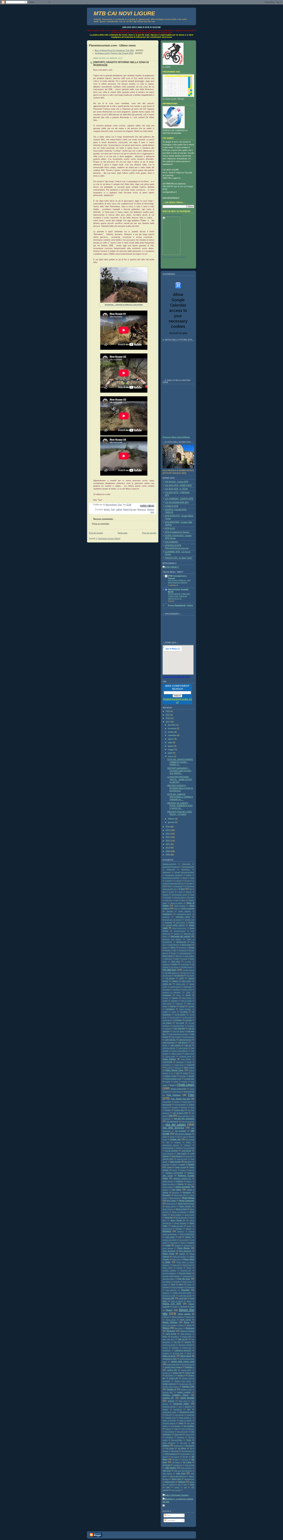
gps (178, 1137)
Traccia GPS (189, 1434)
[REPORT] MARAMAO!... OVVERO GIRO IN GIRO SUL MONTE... (179, 770)
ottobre (171, 732)
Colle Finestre (175, 1037)
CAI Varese (190, 975)
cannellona (176, 989)
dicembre (172, 725)
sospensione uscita (169, 1412)
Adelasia (165, 894)
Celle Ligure (167, 1003)
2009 (168, 851)
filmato (107, 510)
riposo (189, 1325)
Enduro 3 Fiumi (170, 1076)
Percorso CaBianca (169, 1273)
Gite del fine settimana (183, 1134)
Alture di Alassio (176, 903)
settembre (172, 735)
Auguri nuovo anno (179, 928)
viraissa (176, 1487)
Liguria (169, 1167)
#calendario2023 (188, 867)
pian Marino (167, 1281)
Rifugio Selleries (170, 1322)
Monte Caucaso (185, 1206)
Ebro (178, 1073)
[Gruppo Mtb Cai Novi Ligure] (171, 254)
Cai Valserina (178, 975)
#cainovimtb (186, 864)
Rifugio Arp (190, 1317)
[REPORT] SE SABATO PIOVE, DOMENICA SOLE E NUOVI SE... (180, 805)
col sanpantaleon (178, 1026)
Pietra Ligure (187, 1281)
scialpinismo (167, 1350)
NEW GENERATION (187, 1234)
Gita (171, 1115)
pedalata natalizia (169, 1270)
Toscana (168, 1429)
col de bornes (180, 1014)
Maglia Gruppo (168, 1181)
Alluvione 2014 (179, 897)
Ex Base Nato (189, 1079)
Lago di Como (168, 1159)
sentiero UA (168, 1398)
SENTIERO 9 (169, 1375)
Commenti (170, 1520)
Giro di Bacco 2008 (180, 1113)
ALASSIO (168, 897)
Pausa (189, 1267)
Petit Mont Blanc (168, 1279)
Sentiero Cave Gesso (183, 1381)
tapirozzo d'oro (170, 1417)
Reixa (192, 1307)
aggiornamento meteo (179, 894)
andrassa (170, 911)
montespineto (167, 1229)
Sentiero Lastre (186, 1389)
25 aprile (189, 883)
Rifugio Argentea (178, 1317)
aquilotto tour (189, 919)
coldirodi (168, 1028)
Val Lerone (175, 1456)
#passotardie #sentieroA (174, 875)
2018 (168, 718)
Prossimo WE (168, 1298)
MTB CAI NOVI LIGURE (124, 13)
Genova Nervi (179, 1110)
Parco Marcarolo (185, 1251)
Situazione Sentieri (169, 1406)
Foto (113, 510)
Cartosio (175, 998)
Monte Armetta (175, 1198)
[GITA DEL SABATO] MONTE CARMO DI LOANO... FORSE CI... (180, 762)
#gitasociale (171, 869)
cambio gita (167, 984)
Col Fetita (188, 1020)
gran (184, 1137)
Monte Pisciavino (180, 1223)
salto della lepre (168, 1339)
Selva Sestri (185, 1356)
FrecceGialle (167, 1102)
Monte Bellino (171, 1201)
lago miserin (175, 1162)
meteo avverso (168, 1187)
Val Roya (185, 1459)
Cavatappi (174, 1001)
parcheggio (188, 1245)
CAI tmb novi (184, 973)
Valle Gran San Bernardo (183, 1470)
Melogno (181, 1184)
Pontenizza (190, 1287)
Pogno (189, 1284)
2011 (168, 844)
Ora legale (173, 1242)
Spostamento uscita (187, 1412)
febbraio (171, 819)
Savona (165, 1347)
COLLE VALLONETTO (180, 1051)
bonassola (182, 950)
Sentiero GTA (188, 1387)
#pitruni (188, 875)
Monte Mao (169, 1217)
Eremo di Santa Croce (173, 1079)
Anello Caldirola (184, 911)
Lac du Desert (189, 1148)
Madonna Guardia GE (182, 1178)
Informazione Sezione (171, 1145)
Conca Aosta (170, 1056)
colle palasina (176, 1045)
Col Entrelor (177, 1020)
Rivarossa (190, 1328)
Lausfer (182, 1164)
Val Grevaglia (184, 1454)
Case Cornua (186, 998)
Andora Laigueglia (187, 908)
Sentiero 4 (166, 1373)
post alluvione (171, 1290)
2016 (168, 827)
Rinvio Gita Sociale (169, 1325)
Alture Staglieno (180, 905)
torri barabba (175, 1426)
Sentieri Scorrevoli (188, 1364)
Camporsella (187, 987)
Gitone (165, 1137)
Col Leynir (180, 1023)
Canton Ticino (187, 989)
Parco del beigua (169, 1251)
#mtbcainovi (167, 872)
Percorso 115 (186, 1270)
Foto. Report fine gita (180, 1099)
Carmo (188, 995)
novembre (172, 728)
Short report (183, 1401)
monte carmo (170, 1203)
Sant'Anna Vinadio (169, 1345)
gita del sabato (175, 1124)
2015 (168, 830)
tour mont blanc (182, 1431)
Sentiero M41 (168, 1392)
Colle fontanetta (188, 1037)
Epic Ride (182, 1076)
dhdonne (178, 1067)
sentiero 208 (172, 1370)
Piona (173, 1284)
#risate (185, 878)
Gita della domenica (173, 1127)
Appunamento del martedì (172, 919)
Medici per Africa (168, 1184)
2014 (168, 834)
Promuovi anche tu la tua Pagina (174, 257)
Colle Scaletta (183, 1048)
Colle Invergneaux (185, 1040)
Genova (168, 1110)
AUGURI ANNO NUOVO (175, 925)
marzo (171, 756)
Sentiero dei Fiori (185, 1384)
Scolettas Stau (178, 1353)
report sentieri (184, 1314)
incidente (178, 1142)
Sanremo (188, 1342)
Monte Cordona (181, 1209)
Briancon (179, 956)
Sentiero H (171, 1389)
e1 (172, 1073)
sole (180, 1406)
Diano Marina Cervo (174, 1070)
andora (176, 908)
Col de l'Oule (174, 1017)
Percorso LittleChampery (171, 1276)
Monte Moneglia (181, 1217)
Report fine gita (129, 510)
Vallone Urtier (176, 1479)
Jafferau (179, 1148)
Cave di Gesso (186, 1001)
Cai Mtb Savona (188, 970)
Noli (179, 1237)
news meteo (170, 1237)
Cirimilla (165, 1012)
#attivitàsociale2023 (169, 864)
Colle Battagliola (179, 1028)
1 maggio (168, 880)
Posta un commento (100, 524)
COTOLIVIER (167, 1062)
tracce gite (178, 1434)
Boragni (173, 953)
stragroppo (190, 1415)
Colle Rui (187, 1045)
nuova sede (183, 1240)
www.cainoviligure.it (171, 198)
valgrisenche (177, 1465)
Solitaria (165, 1409)
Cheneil (181, 1006)
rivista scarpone (185, 1334)
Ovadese (178, 1245)
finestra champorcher (178, 1089)
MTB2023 (179, 1229)
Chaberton (179, 1003)
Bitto (174, 950)
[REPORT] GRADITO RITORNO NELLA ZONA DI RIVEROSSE (180, 788)
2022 (168, 715)
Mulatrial (188, 1229)
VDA (185, 1484)
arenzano (168, 922)
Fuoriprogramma (180, 1104)
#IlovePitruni (186, 869)
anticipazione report (184, 914)
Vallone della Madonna (178, 1476)
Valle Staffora (167, 1473)
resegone (166, 1317)
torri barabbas (189, 1426)
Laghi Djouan (186, 1151)
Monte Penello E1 (178, 1220)
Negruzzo (180, 1231)
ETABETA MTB (171, 506)
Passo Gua (176, 1265)
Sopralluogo (178, 1409)
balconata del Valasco (172, 939)
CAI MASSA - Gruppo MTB (176, 482)
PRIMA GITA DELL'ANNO (182, 1293)
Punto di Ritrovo (177, 1301)
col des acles (187, 1017)
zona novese (175, 1490)
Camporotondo (175, 987)
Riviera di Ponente (187, 1331)
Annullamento (167, 914)
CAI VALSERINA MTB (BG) (177, 502)
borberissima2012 (186, 953)
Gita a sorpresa (183, 1116)
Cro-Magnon (167, 1065)
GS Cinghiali (189, 1139)
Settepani (171, 1401)
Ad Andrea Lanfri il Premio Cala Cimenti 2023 (114, 53)
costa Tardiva (186, 1059)
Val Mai (185, 1456)
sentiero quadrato (184, 1392)
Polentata (166, 1287)
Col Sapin (190, 1026)
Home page (122, 533)
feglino (175, 1081)
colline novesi (189, 1053)
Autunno (177, 933)
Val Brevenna (178, 1445)
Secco (189, 1353)
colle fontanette (170, 1040)
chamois (173, 1006)
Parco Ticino (168, 1254)
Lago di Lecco (182, 1159)
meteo (189, 1184)
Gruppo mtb (175, 1139)
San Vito (177, 1342)
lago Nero (187, 1162)
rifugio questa (185, 1319)
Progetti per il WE (169, 1295)
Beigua (173, 947)
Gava (192, 1107)
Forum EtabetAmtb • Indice (180, 606)
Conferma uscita (185, 1056)
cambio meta (180, 984)
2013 (168, 837)
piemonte (177, 1281)
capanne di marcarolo (171, 992)
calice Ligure (186, 981)
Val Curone (170, 1448)
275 (164, 886)
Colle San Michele (169, 1048)
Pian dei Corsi (183, 1279)
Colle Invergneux (169, 1042)
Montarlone (167, 1195)
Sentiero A (181, 1375)
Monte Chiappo (168, 1209)
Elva (192, 1073)
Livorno (174, 1170)
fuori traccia (167, 1104)
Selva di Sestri (169, 1356)
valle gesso (167, 1470)
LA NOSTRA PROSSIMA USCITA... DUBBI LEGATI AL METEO (179, 779)
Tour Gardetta (170, 1431)
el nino (185, 1073)
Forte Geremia (189, 1091)
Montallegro (187, 1192)
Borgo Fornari (168, 956)
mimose (165, 1190)
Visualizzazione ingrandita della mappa (176, 677)
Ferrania (184, 1081)
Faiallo (168, 1081)
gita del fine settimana (184, 1119)
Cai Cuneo (174, 967)
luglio (170, 742)
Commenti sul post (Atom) (109, 539)
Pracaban (185, 1290)
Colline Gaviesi (176, 1053)
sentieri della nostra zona (182, 1362)
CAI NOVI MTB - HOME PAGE (178, 485)
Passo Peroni (187, 1265)
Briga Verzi (168, 959)
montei (189, 1226)
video (168, 1487)
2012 (168, 841)
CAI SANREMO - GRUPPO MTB (179, 499)
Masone (189, 1181)
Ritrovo (166, 1328)
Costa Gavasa (169, 1059)
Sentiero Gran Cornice (171, 1387)
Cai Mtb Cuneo (186, 967)
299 (169, 886)
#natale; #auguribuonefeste (184, 872)
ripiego (181, 1325)
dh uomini (168, 1067)
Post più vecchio (149, 533)
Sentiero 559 (177, 1373)
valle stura (180, 1473)
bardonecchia (181, 942)
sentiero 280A (186, 1370)
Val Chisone (190, 1445)
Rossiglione (175, 1336)
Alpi (176, 900)
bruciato (184, 959)
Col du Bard (167, 1020)
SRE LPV (168, 1415)
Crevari (189, 1062)
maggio (171, 750)
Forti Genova (174, 1095)
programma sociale (185, 1295)
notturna (188, 1237)
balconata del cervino (180, 936)
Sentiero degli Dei (169, 1384)
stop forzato (179, 1415)
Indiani (188, 1142)
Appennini (166, 917)
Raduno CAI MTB (172, 1304)
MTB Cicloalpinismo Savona (177, 532)
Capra (188, 992)
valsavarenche (189, 1479)
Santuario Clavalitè (185, 1345)
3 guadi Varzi (178, 886)
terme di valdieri (185, 1420)
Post (168, 1515)
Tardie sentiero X (185, 1417)
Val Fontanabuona (187, 1451)
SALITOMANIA (171, 542)
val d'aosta (182, 1448)
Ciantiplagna (170, 1009)
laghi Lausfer (182, 1153)
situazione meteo (181, 1404)
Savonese (175, 1347)
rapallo (175, 1307)
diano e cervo (189, 1067)
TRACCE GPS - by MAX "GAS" (178, 558)
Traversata (180, 1437)
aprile (170, 753)
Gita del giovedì (172, 1121)
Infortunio (187, 1145)
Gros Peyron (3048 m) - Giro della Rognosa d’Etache (179, 582)
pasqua (182, 1254)
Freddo (176, 1102)
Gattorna (184, 1107)
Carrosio (165, 998)
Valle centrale (189, 1465)
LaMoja (119, 510)
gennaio (171, 822)
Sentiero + (189, 1367)
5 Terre (182, 889)
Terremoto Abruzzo (169, 1423)
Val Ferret (174, 1451)
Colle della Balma (178, 1031)
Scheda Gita (186, 1347)
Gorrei (172, 1137)
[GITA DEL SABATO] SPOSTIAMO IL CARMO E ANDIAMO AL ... (180, 797)
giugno (171, 746)
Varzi (179, 1484)
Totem (176, 1429)
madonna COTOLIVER (174, 1173)
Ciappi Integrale (185, 1009)
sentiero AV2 (173, 1378)
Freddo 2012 (187, 1102)
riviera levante (171, 1334)
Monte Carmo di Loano (186, 1203)
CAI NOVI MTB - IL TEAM (176, 489)
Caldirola (175, 981)
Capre (178, 995)
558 (190, 889)
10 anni (187, 880)
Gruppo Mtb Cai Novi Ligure (172, 215)
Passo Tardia (167, 1267)
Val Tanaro (176, 1462)
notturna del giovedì (169, 1240)
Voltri (185, 1487)
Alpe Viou (168, 900)
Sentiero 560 (189, 1373)
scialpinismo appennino (182, 1350)
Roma (165, 1336)
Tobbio (181, 1423)
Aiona (192, 894)
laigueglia (166, 1164)
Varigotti (172, 1484)
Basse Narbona (173, 945)
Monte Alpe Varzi (180, 1195)
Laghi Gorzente (168, 1153)
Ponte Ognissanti (178, 1287)
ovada (168, 1245)
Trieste (188, 1440)
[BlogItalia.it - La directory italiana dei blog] (178, 1502)
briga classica (189, 956)
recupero (183, 1307)
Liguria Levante (180, 1167)
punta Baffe (183, 1298)
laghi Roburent (177, 1156)
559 (164, 892)
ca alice (188, 961)
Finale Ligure (185, 1084)
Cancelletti (166, 989)
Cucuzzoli (190, 1065)
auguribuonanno (179, 931)
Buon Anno (175, 961)
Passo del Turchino (179, 1256)
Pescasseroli (187, 1276)
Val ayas (183, 1443)
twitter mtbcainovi (169, 1443)
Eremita (191, 1076)
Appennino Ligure (183, 917)
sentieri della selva (172, 1364)
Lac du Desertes (171, 1151)
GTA (167, 1142)
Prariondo (166, 1293)
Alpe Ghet (190, 897)
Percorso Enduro (185, 1273)
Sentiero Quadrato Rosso (175, 1395)
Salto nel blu (182, 1339)
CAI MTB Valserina (171, 973)
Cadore (174, 964)
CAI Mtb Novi (169, 970)
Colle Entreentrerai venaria (178, 1034)
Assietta (191, 922)
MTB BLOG (170, 528)
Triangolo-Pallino (177, 1440)
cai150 (181, 978)
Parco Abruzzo (168, 1248)
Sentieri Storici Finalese (173, 1367)
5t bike (171, 892)
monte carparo (171, 1206)
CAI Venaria (170, 978)
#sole (192, 878)
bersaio (191, 947)
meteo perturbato (183, 1187)
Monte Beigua (188, 1198)
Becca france (186, 945)
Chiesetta (191, 1006)
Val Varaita (166, 1465)
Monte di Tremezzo (179, 1212)
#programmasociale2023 (171, 878)
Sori (188, 1409)
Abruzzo (188, 892)
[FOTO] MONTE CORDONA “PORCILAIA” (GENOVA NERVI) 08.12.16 (179, 596)
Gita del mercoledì (187, 1121)
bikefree (168, 950)
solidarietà (188, 1406)
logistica (182, 1170)
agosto (171, 739)
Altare (183, 900)
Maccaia (191, 1170)
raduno (189, 1301)
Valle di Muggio (186, 1468)
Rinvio (186, 1322)
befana (165, 947)
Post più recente (96, 533)
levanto (191, 1164)
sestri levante (187, 1398)
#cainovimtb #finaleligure (171, 867)
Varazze (181, 1482)
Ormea (182, 1242)
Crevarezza (180, 1062)
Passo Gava (176, 1259)
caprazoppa (167, 995)
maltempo (179, 1181)
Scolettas (166, 1353)
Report (169, 1310)
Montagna (175, 1192)
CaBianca (166, 964)
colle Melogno (183, 1042)
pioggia (165, 1284)
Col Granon (167, 1023)
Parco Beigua (183, 1248)
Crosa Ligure (179, 1065)
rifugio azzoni (171, 1319)
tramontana (169, 1437)
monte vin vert (177, 1226)
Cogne (174, 1012)
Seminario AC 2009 (169, 1359)
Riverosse (141, 510)
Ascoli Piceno (180, 922)
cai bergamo (185, 964)
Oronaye (191, 1242)
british (177, 959)
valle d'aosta (170, 1468)
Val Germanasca (171, 1454)
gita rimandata (180, 1131)
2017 (168, 722)
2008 (168, 855)
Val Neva (175, 1459)
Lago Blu (188, 1156)
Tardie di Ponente (169, 1420)
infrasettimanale (168, 1148)
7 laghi (179, 892)
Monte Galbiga (176, 1215)
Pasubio (179, 1267)
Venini (192, 1484)
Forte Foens (177, 1091)
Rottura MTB (186, 1336)
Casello (165, 1001)
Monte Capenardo (186, 1201)
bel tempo (182, 947)
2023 (168, 711)
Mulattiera (167, 1231)
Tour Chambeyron (188, 1429)
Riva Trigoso (179, 1328)
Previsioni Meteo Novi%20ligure (176, 437)
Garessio (175, 1107)
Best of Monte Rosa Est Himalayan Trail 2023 (114, 51)
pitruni (181, 1284)
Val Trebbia (187, 1462)
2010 (168, 848)
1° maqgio (177, 880)
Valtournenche (170, 1482)
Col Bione (183, 1012)
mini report (176, 1190)
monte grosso (189, 1215)
